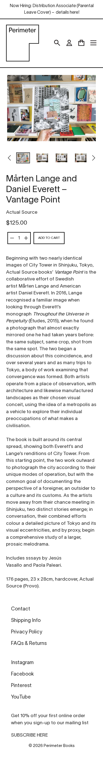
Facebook (22, 674)
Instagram (22, 662)
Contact (20, 609)
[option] (23, 158)
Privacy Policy (26, 632)
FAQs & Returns (29, 643)
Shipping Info (26, 620)
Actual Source (21, 212)
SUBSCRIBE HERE (29, 735)
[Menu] (93, 43)
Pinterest (21, 685)
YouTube (21, 697)
